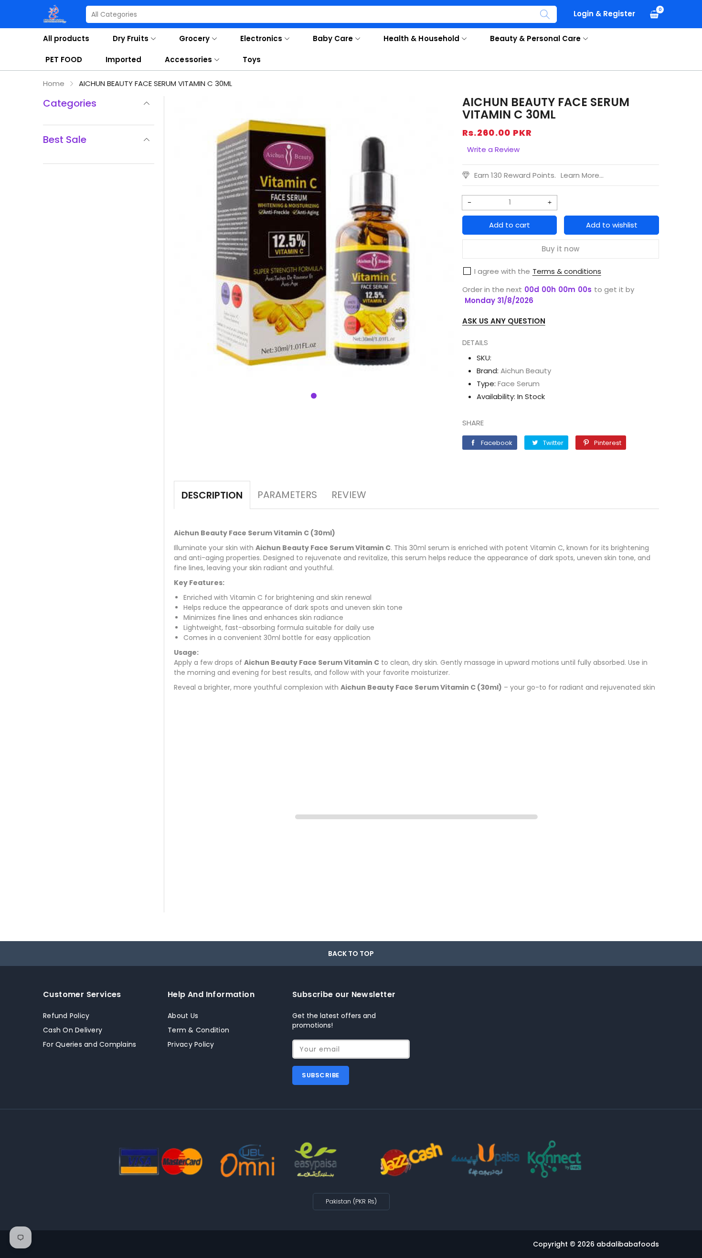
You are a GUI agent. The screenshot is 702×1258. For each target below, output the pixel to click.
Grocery (194, 38)
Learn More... (582, 175)
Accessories (188, 59)
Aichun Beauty (525, 371)
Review (348, 494)
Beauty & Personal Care (535, 38)
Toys (252, 59)
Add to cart (509, 225)
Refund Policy (66, 1015)
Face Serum (519, 384)
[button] (313, 395)
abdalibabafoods (627, 1244)
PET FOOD (63, 59)
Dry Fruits (130, 38)
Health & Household (421, 38)
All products (66, 38)
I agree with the (502, 271)
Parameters (287, 494)
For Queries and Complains (89, 1044)
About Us (183, 1015)
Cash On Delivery (72, 1030)
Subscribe (321, 1075)
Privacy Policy (191, 1044)
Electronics (261, 38)
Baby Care (333, 38)
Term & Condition (198, 1030)
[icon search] (545, 14)
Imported (123, 59)
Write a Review (493, 149)
